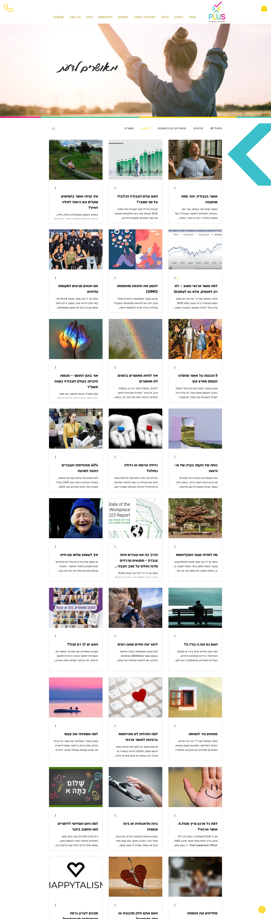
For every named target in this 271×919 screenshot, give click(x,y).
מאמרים (129, 128)
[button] (264, 7)
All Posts (216, 128)
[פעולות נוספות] (173, 188)
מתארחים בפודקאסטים (172, 128)
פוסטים (145, 128)
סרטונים (198, 128)
